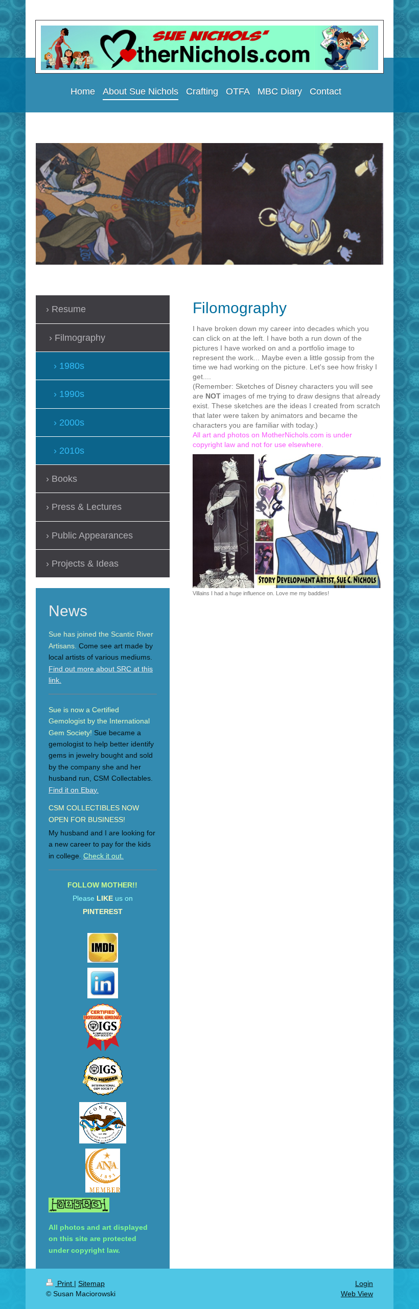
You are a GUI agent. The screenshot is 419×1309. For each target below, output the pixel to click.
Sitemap (91, 1283)
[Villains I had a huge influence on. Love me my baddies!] (287, 521)
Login (364, 1283)
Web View (357, 1294)
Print (64, 1283)
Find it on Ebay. (74, 790)
